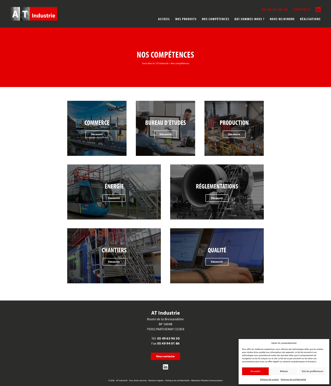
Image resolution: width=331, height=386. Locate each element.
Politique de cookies (269, 379)
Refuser (284, 371)
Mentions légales (156, 380)
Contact (301, 9)
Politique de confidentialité (293, 379)
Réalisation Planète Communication (207, 380)
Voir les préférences (312, 371)
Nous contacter (165, 356)
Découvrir (97, 134)
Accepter (255, 371)
